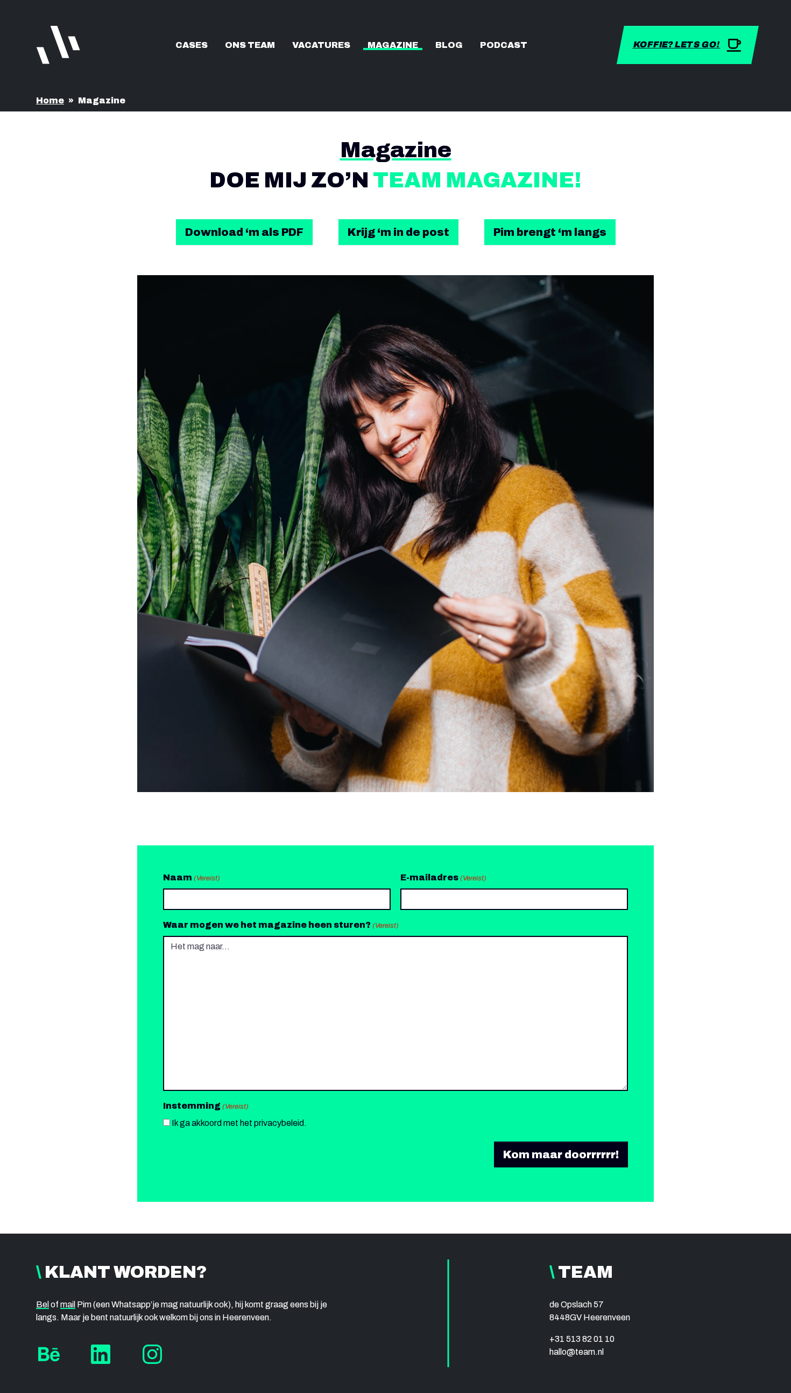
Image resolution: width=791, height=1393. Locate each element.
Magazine (393, 45)
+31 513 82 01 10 (582, 1338)
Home (50, 100)
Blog (449, 45)
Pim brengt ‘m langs (549, 232)
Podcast (503, 45)
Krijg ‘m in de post (398, 232)
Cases (191, 45)
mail (67, 1304)
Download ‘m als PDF (244, 232)
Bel (42, 1304)
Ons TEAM (250, 45)
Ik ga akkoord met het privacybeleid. (239, 1123)
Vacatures (321, 45)
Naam (191, 877)
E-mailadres (443, 877)
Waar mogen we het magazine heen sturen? (281, 924)
